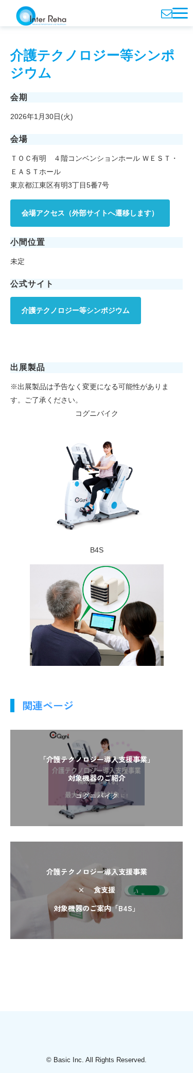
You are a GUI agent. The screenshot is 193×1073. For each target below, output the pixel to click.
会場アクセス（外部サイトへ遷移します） (90, 213)
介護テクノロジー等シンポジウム (76, 310)
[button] (180, 13)
